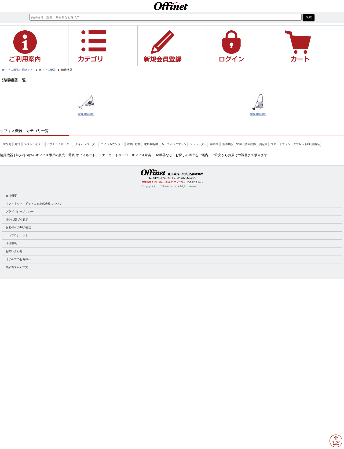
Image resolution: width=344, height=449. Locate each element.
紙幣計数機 (134, 144)
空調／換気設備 (246, 144)
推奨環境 (11, 243)
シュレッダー (198, 144)
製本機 (214, 144)
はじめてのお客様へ (18, 259)
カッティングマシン (174, 144)
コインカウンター (112, 144)
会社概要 (11, 195)
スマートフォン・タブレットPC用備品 (295, 144)
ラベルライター (33, 144)
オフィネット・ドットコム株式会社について (34, 203)
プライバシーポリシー (20, 211)
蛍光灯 (7, 144)
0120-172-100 (162, 178)
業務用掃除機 (258, 114)
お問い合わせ (14, 251)
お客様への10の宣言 (18, 227)
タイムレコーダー (86, 144)
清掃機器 (227, 144)
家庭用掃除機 (86, 114)
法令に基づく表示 (17, 219)
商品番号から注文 (17, 267)
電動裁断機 (151, 144)
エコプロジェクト (17, 235)
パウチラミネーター (59, 144)
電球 (17, 144)
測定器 (263, 144)
